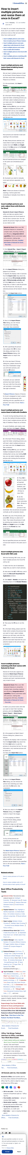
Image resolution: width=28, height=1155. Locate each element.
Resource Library (9, 958)
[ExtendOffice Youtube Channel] (9, 1132)
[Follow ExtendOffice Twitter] (6, 1132)
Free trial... (8, 244)
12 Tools (18, 971)
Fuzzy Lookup (8, 927)
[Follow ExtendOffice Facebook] (2, 1132)
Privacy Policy (10, 1147)
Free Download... (13, 1028)
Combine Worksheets (16, 960)
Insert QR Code (12, 982)
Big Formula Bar (18, 953)
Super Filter (17, 964)
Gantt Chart (15, 976)
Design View (8, 953)
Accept (7, 1151)
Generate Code (16, 900)
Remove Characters (12, 974)
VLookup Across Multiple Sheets (14, 925)
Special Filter (7, 966)
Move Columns (21, 942)
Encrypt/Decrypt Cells (10, 962)
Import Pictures (10, 394)
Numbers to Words (9, 987)
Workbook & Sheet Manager (12, 955)
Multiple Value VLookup (18, 923)
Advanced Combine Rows (15, 991)
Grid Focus (18, 951)
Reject (19, 1151)
